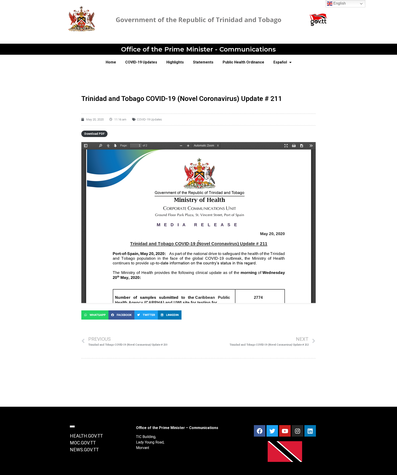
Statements (203, 62)
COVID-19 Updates (141, 62)
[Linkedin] (310, 431)
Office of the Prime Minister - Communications (198, 49)
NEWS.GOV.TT (84, 449)
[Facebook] (259, 431)
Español (280, 62)
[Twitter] (272, 431)
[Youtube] (285, 431)
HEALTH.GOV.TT (86, 436)
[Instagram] (297, 431)
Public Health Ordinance (243, 62)
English (339, 3)
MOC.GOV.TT (83, 443)
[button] (94, 315)
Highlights (175, 62)
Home (111, 62)
